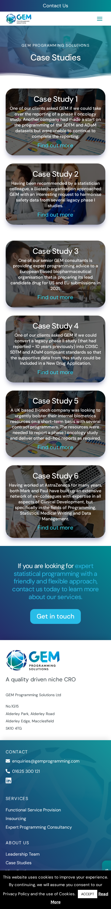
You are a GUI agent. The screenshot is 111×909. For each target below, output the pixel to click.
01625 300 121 (26, 771)
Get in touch (55, 616)
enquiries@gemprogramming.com (45, 761)
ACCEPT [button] (87, 894)
